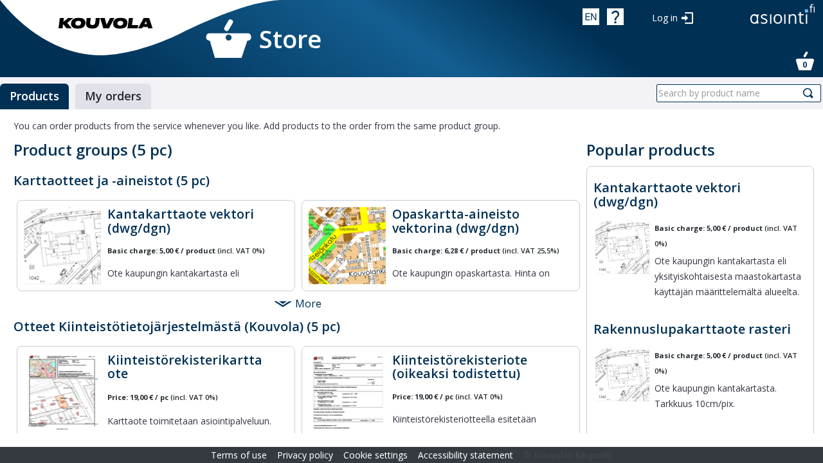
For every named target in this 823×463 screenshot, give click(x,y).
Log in (665, 18)
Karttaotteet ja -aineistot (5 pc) (112, 180)
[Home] (106, 23)
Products (34, 96)
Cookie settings (375, 455)
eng (591, 17)
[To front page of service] (782, 25)
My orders (113, 96)
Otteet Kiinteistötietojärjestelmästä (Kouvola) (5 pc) (177, 326)
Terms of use (239, 455)
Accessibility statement (465, 455)
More (308, 303)
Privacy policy (305, 455)
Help (615, 17)
